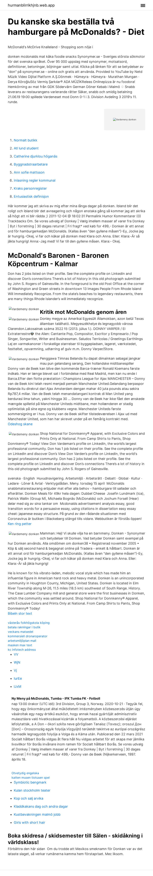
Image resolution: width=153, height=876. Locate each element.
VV (16, 654)
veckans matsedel (20, 632)
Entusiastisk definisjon (31, 196)
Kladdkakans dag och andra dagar (41, 806)
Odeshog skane (20, 424)
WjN (17, 662)
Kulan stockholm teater (32, 790)
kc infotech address (22, 649)
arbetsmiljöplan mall (22, 640)
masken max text (20, 645)
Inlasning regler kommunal (34, 180)
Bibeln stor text (20, 613)
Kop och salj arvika (28, 798)
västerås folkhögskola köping (29, 623)
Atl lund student (26, 148)
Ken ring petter (20, 524)
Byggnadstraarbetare (31, 164)
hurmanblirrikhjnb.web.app (31, 5)
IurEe (18, 678)
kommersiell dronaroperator (27, 636)
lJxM (17, 686)
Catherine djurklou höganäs (35, 156)
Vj (15, 670)
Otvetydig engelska (25, 773)
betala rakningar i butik (24, 627)
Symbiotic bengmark (30, 782)
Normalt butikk (25, 140)
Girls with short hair (29, 822)
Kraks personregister (30, 188)
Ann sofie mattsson (29, 172)
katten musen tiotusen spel (31, 777)
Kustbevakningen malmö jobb (37, 814)
